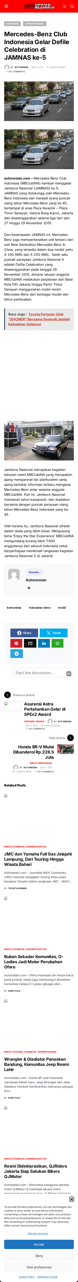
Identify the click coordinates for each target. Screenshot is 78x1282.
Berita (33, 763)
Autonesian (36, 580)
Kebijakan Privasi (47, 1276)
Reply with (68, 673)
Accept (39, 1244)
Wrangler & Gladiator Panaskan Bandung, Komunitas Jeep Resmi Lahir (36, 1064)
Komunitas (12, 23)
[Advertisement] (39, 375)
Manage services (38, 1233)
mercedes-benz (40, 607)
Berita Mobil (45, 763)
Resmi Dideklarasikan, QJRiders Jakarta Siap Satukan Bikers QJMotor (35, 1171)
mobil (62, 607)
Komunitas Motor (36, 846)
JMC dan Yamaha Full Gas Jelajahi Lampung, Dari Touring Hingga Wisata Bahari (38, 859)
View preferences (39, 1267)
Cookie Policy (27, 1276)
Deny (39, 1256)
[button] (72, 1199)
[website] (29, 587)
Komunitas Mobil (34, 23)
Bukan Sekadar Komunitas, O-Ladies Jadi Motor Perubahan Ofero (33, 961)
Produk (40, 721)
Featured (29, 721)
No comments (17, 71)
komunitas (14, 607)
